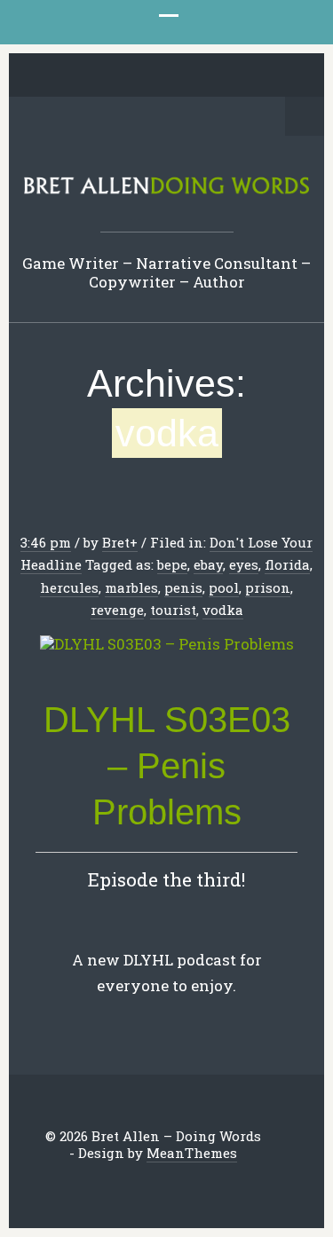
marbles (131, 587)
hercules (69, 587)
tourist (173, 609)
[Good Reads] (208, 76)
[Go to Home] (166, 190)
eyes (243, 564)
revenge (117, 609)
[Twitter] (70, 76)
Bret (116, 542)
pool (224, 587)
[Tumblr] (180, 76)
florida (287, 564)
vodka (222, 609)
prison (267, 587)
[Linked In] (125, 76)
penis (183, 587)
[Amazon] (235, 76)
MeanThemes (192, 1153)
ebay (208, 564)
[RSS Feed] (263, 76)
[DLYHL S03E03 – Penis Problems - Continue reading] (166, 644)
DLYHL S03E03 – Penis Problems (167, 765)
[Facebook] (97, 76)
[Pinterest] (153, 76)
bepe (172, 564)
